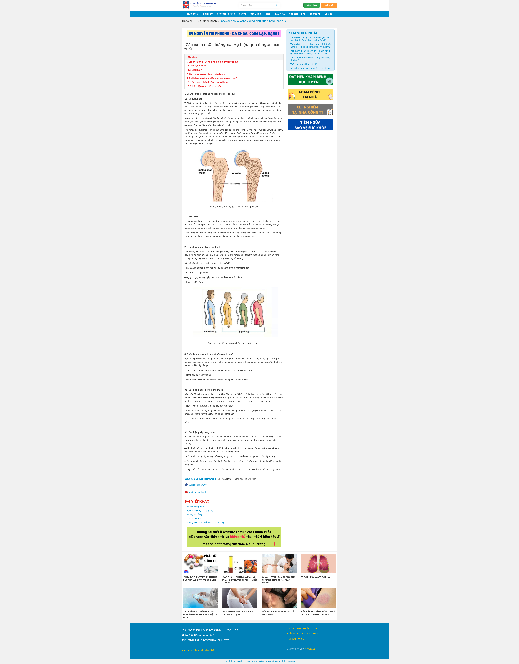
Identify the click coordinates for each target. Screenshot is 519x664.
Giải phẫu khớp (194, 518)
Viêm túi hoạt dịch (196, 506)
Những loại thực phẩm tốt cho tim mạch (206, 522)
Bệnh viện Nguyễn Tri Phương (200, 479)
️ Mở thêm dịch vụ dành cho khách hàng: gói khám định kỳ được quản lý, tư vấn (310, 52)
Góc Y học (255, 13)
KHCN (268, 13)
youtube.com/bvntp (198, 492)
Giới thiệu (208, 13)
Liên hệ (328, 13)
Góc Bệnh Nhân (297, 13)
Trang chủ (188, 20)
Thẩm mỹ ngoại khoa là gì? (303, 64)
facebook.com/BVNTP (199, 485)
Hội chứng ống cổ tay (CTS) (200, 510)
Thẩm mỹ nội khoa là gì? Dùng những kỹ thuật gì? (310, 58)
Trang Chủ (193, 13)
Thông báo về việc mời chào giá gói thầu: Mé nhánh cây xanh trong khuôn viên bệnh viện (310, 39)
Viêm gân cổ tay (194, 514)
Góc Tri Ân (315, 13)
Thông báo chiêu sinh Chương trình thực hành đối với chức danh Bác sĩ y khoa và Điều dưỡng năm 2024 (310, 45)
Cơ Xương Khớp (207, 20)
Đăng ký (329, 5)
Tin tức (242, 13)
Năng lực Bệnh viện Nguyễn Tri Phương (310, 68)
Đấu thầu (280, 13)
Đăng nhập (311, 5)
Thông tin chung (226, 13)
